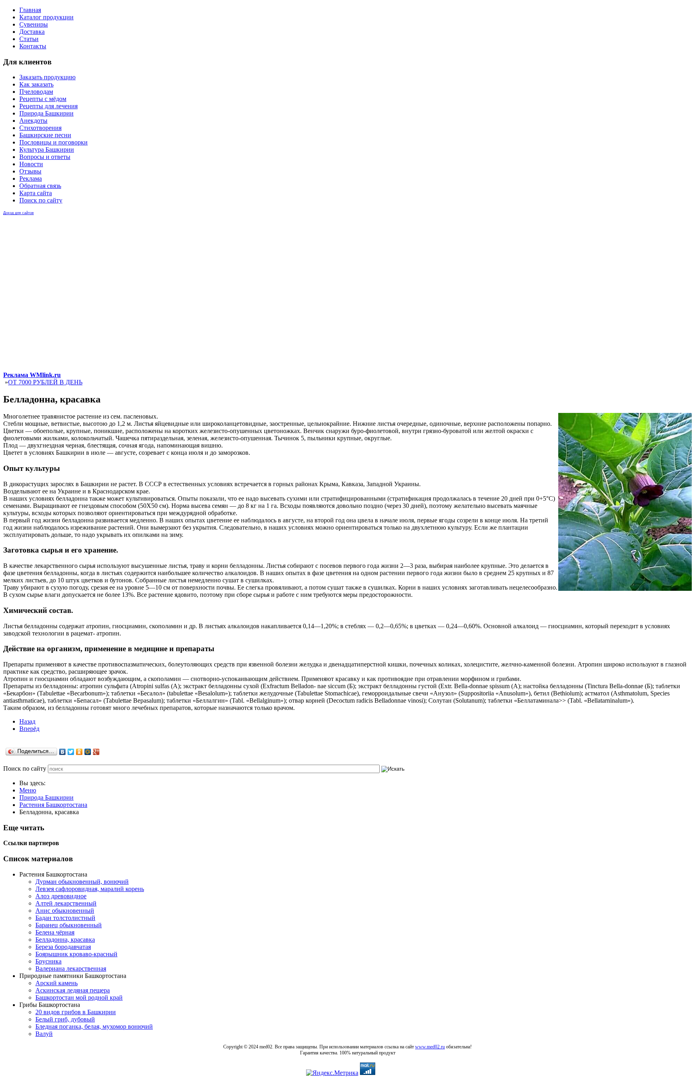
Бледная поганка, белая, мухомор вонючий (94, 1026)
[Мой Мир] (88, 752)
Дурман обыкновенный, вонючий (82, 881)
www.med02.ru (430, 1047)
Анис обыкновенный (64, 910)
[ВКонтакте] (62, 752)
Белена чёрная (54, 932)
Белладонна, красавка (65, 939)
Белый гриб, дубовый (65, 1019)
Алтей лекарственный (66, 903)
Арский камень (56, 983)
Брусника (48, 961)
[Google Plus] (96, 752)
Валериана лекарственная (70, 968)
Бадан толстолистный (65, 917)
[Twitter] (71, 752)
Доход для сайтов (18, 213)
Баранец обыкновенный (68, 925)
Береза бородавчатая (63, 946)
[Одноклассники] (79, 752)
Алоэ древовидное (60, 896)
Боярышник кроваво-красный (76, 954)
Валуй (44, 1033)
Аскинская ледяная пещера (72, 990)
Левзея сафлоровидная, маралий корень (89, 888)
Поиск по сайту (24, 768)
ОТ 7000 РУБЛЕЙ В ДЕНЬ (45, 382)
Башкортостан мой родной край (79, 997)
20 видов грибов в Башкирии (75, 1012)
